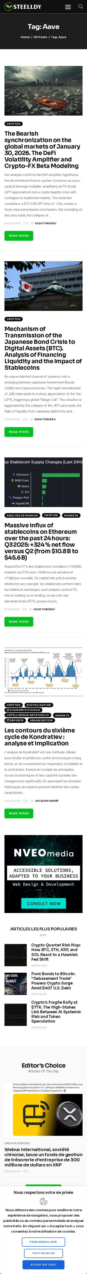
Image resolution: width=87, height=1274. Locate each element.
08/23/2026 (39, 1027)
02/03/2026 (12, 223)
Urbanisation (41, 720)
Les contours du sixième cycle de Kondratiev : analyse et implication (39, 737)
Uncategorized (17, 1143)
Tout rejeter (43, 1253)
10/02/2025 (11, 609)
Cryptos (14, 123)
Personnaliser (43, 1241)
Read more (19, 235)
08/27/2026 (39, 994)
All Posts (40, 37)
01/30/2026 (12, 419)
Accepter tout (43, 1264)
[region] (43, 1230)
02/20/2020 (12, 800)
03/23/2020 (12, 1171)
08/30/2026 (39, 965)
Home (25, 37)
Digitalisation (39, 705)
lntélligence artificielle (28, 715)
